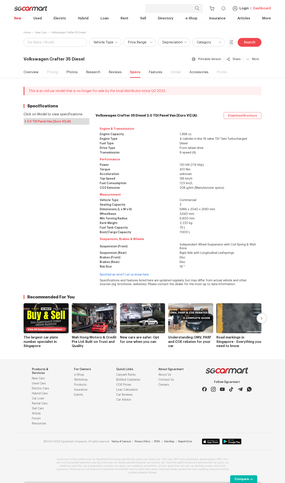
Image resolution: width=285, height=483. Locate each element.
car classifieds (99, 459)
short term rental (148, 469)
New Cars (41, 32)
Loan (105, 18)
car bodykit (149, 466)
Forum (36, 418)
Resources (39, 423)
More (266, 18)
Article (36, 413)
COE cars (166, 459)
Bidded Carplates (128, 379)
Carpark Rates (126, 374)
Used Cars (39, 383)
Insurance (217, 18)
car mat (184, 466)
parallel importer (136, 462)
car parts (108, 466)
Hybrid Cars (40, 393)
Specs (135, 72)
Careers (163, 384)
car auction (153, 462)
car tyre (162, 466)
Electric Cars (40, 388)
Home (27, 32)
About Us (164, 374)
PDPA (157, 441)
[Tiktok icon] (231, 389)
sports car (141, 459)
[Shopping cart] (211, 8)
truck (64, 462)
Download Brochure (242, 115)
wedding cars (206, 469)
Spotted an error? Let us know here (124, 274)
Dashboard (262, 8)
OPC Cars (179, 459)
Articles (243, 18)
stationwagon (208, 459)
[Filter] (231, 42)
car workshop (134, 466)
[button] (105, 42)
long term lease (168, 469)
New (17, 18)
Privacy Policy (142, 441)
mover (208, 466)
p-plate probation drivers (142, 472)
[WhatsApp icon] (249, 389)
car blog (91, 469)
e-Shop (191, 18)
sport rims (173, 466)
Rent (124, 18)
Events (78, 394)
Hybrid (83, 18)
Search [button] (249, 42)
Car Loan (38, 398)
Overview (31, 72)
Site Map (169, 441)
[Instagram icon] (213, 389)
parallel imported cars (83, 462)
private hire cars (187, 469)
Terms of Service (121, 441)
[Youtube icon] (222, 389)
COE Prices (123, 384)
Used (37, 18)
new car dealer (116, 462)
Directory (165, 18)
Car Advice (123, 399)
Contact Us (166, 379)
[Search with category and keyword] (197, 8)
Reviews (115, 72)
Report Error (185, 441)
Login (244, 8)
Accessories (198, 72)
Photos (72, 72)
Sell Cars (38, 408)
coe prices (107, 469)
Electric (60, 18)
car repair (119, 466)
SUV (225, 459)
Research (93, 72)
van (58, 462)
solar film (76, 466)
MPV (219, 459)
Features (155, 72)
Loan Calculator (127, 389)
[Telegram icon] (240, 389)
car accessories (92, 466)
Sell (143, 18)
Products (80, 384)
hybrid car (154, 459)
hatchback (192, 459)
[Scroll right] (256, 318)
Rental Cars (40, 403)
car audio (218, 462)
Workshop (81, 379)
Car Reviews (124, 394)
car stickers (197, 466)
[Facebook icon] (204, 389)
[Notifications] (223, 8)
